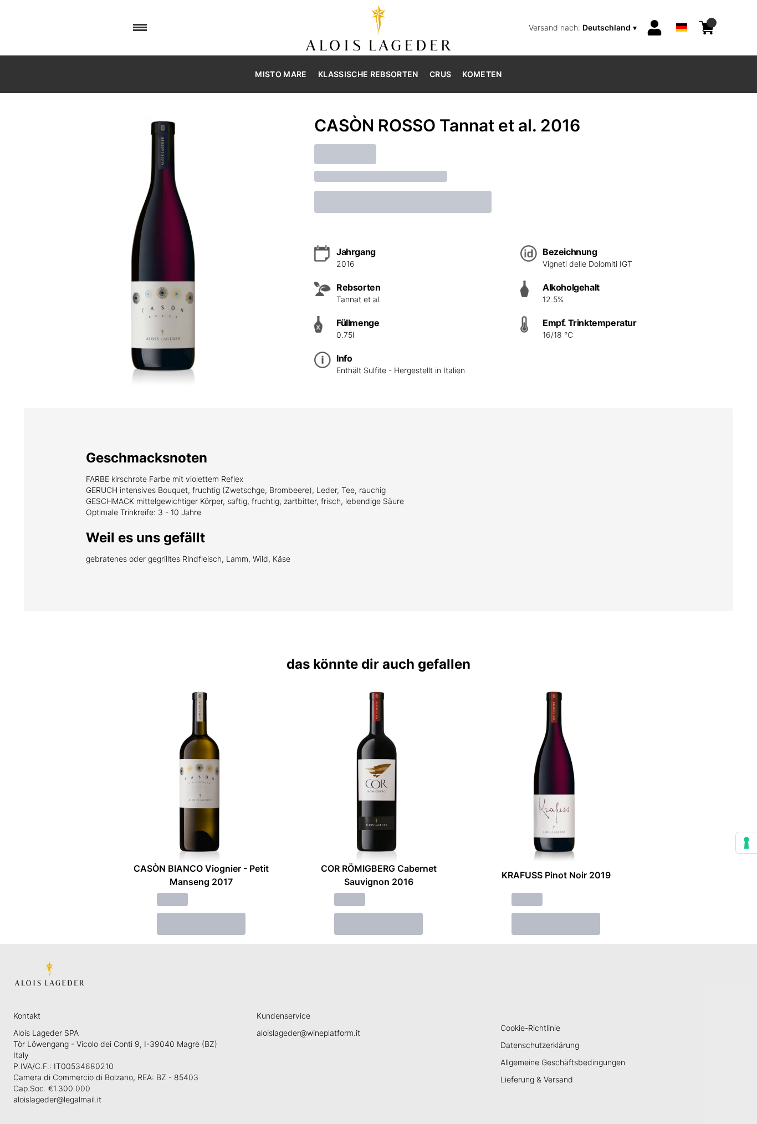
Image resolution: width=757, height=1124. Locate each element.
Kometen (482, 74)
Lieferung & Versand (536, 1079)
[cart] (706, 27)
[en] (681, 13)
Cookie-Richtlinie (530, 1028)
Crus (440, 74)
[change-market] (583, 27)
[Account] (654, 27)
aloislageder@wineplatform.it (308, 1032)
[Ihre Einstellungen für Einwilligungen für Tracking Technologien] (746, 842)
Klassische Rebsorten (368, 74)
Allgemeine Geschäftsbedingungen (562, 1062)
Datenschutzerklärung (539, 1045)
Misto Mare (281, 74)
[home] (378, 27)
